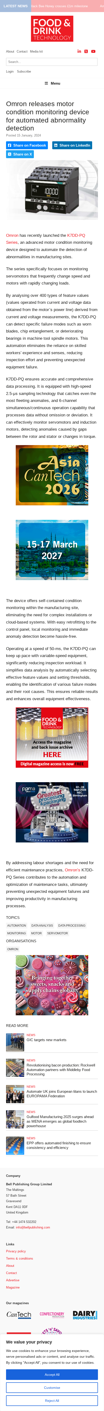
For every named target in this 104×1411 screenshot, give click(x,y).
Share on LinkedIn (74, 145)
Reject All (52, 1401)
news (31, 1035)
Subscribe (24, 71)
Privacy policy (16, 1251)
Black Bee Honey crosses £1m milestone (59, 6)
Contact (22, 51)
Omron (12, 235)
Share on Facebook (29, 145)
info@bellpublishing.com (33, 1227)
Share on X (22, 154)
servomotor (57, 933)
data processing (71, 925)
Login (10, 71)
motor (36, 933)
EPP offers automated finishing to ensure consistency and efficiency (59, 1145)
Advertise (12, 1280)
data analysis (42, 925)
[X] (86, 51)
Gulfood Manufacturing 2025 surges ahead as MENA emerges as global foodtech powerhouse (60, 1121)
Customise (52, 1388)
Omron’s (72, 870)
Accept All (52, 1375)
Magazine (13, 1287)
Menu (55, 83)
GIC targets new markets (47, 1040)
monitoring (16, 933)
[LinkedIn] (79, 51)
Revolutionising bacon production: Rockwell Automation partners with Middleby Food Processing (61, 1069)
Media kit (36, 51)
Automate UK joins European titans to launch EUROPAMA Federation (62, 1093)
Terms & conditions (19, 1258)
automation (16, 925)
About (10, 51)
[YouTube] (93, 51)
